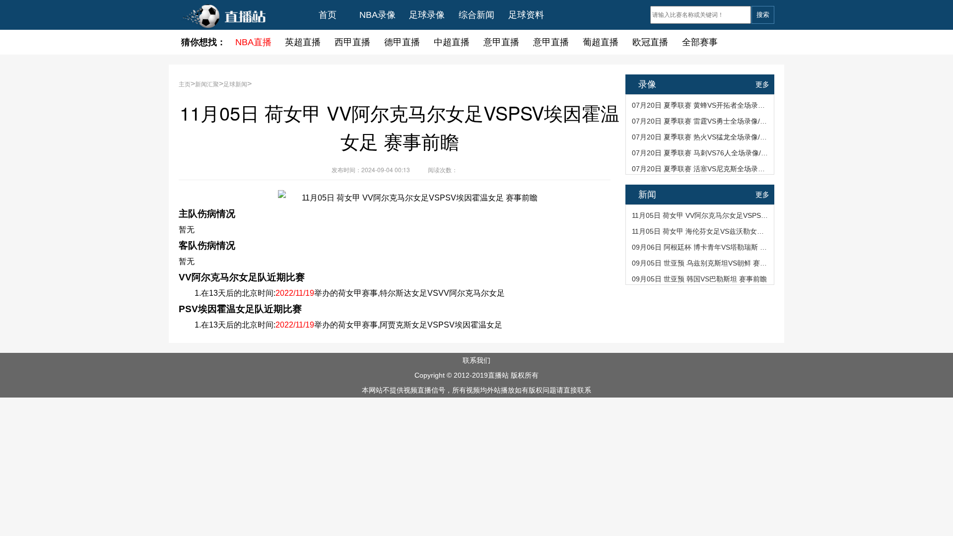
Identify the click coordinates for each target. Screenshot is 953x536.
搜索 (762, 14)
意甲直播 (501, 42)
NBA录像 (377, 15)
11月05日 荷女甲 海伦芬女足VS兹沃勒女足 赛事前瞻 (700, 231)
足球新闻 (235, 83)
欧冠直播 (650, 42)
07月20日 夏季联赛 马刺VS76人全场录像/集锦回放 (700, 153)
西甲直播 (352, 42)
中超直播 (452, 42)
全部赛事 (700, 42)
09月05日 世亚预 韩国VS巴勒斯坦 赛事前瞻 (699, 279)
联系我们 (476, 360)
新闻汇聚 (207, 83)
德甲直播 (402, 42)
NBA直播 (253, 42)
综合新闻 (476, 15)
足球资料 (526, 15)
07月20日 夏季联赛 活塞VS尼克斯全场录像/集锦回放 (700, 169)
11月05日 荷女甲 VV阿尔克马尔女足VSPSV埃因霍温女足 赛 (700, 215)
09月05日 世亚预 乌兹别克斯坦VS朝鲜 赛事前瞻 (700, 263)
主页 (185, 83)
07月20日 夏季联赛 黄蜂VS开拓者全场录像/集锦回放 (700, 105)
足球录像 (427, 15)
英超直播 (303, 42)
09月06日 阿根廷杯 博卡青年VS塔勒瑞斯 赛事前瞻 (700, 247)
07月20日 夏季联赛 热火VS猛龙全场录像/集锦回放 (700, 137)
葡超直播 (600, 42)
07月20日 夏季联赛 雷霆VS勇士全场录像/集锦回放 (700, 121)
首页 (328, 15)
